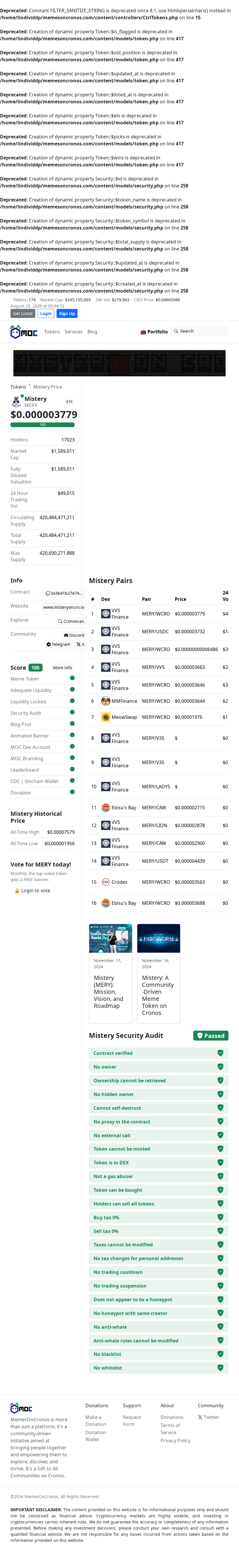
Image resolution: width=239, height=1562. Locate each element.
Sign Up (67, 313)
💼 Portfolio (154, 331)
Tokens (52, 331)
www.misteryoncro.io (63, 607)
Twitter (211, 1417)
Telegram (61, 644)
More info (62, 667)
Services (74, 331)
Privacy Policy (175, 1440)
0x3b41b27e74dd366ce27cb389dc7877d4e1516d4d (69, 593)
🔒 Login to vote (32, 890)
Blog (92, 331)
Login (46, 313)
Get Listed (23, 313)
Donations (172, 1417)
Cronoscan (74, 621)
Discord (76, 635)
